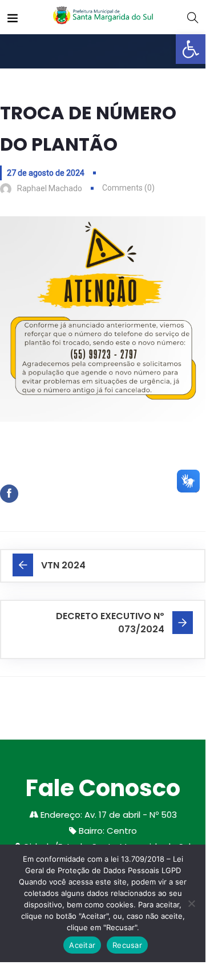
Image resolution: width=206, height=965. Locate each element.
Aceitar (82, 945)
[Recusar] (191, 903)
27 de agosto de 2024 (45, 172)
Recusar (127, 945)
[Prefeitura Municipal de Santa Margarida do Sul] (102, 16)
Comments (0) (128, 187)
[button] (190, 49)
